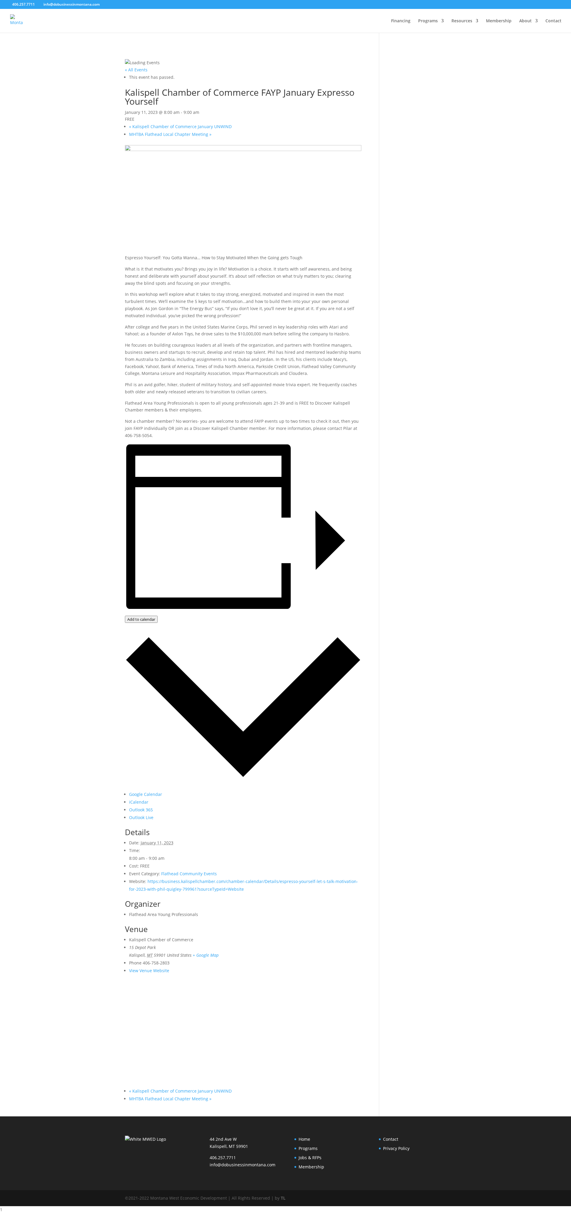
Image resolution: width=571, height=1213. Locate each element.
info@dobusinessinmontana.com (242, 1165)
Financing (400, 21)
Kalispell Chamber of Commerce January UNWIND (180, 126)
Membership (499, 21)
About (525, 21)
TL (283, 1198)
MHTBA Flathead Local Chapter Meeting (170, 134)
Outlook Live (141, 817)
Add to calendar (141, 619)
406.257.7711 (223, 1157)
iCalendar (138, 802)
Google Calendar (145, 794)
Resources (461, 21)
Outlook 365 (141, 810)
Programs (428, 21)
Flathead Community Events (189, 873)
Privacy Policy (396, 1148)
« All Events (136, 70)
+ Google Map (206, 955)
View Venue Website (149, 970)
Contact (553, 21)
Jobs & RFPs (310, 1157)
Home (304, 1139)
